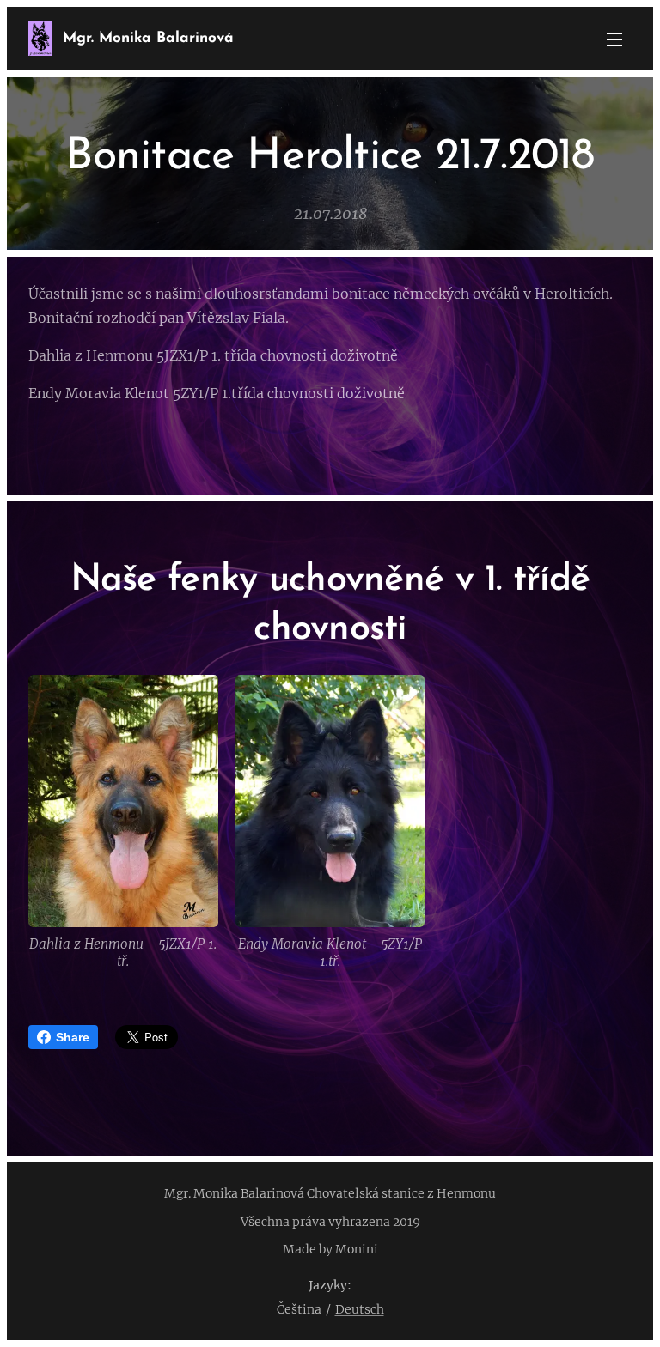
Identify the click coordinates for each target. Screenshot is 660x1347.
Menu (614, 38)
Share (72, 1037)
